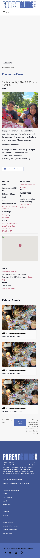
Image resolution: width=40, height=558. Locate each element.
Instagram (16, 552)
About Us (5, 515)
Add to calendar (13, 169)
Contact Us (6, 519)
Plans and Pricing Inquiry (10, 529)
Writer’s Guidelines (8, 522)
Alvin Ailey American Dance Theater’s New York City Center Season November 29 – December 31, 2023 (32, 426)
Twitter (10, 552)
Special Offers (6, 504)
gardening (6, 217)
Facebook (5, 552)
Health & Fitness (7, 497)
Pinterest (22, 552)
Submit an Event (7, 533)
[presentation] (19, 317)
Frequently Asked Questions (10, 526)
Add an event (20, 422)
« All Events (7, 63)
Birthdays (5, 487)
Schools (5, 501)
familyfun (5, 215)
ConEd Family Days (7, 421)
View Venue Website (9, 288)
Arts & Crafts (6, 206)
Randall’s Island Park (9, 272)
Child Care (6, 494)
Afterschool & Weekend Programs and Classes (16, 483)
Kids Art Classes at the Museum (14, 333)
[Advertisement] (20, 40)
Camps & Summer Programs (11, 490)
